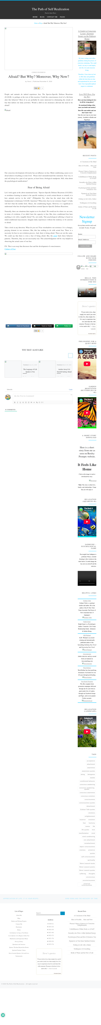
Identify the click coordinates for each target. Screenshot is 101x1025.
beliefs (92, 778)
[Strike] (23, 402)
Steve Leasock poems (87, 867)
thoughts (92, 873)
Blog (40, 23)
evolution (91, 819)
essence (83, 819)
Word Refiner (87, 668)
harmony (92, 823)
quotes (92, 853)
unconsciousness (89, 880)
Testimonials (18, 956)
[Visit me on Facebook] (90, 3)
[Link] (37, 402)
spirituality (91, 860)
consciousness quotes (87, 803)
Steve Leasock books (87, 863)
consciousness (90, 799)
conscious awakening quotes (86, 788)
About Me (19, 915)
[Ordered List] (25, 402)
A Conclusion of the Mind (88, 162)
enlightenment (90, 816)
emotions (91, 813)
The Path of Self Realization (15, 984)
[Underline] (20, 402)
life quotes (85, 829)
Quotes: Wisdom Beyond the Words (19, 947)
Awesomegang (87, 654)
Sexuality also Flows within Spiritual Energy (87, 183)
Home (36, 23)
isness (87, 826)
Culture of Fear (10, 249)
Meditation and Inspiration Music (19, 939)
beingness (91, 774)
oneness (82, 850)
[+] (42, 402)
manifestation (84, 833)
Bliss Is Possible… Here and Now (87, 166)
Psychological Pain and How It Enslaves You (87, 188)
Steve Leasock (53, 968)
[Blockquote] (31, 402)
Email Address (83, 239)
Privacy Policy (19, 941)
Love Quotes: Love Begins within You (18, 936)
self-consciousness (88, 856)
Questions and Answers (19, 944)
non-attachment (89, 840)
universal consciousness (87, 884)
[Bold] (14, 402)
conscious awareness (87, 792)
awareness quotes (88, 771)
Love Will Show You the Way (87, 95)
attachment (91, 764)
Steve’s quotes (88, 306)
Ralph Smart (87, 622)
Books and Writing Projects (18, 921)
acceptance (91, 761)
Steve (29, 81)
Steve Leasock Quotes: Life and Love (19, 953)
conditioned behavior (87, 781)
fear (84, 823)
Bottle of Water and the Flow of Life (87, 207)
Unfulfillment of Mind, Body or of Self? (87, 177)
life (94, 826)
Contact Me (19, 924)
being (83, 774)
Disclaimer (19, 927)
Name (80, 234)
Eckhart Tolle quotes (87, 809)
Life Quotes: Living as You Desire (19, 933)
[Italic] (17, 402)
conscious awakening (87, 784)
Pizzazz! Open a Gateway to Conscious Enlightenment (87, 172)
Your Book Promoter (87, 681)
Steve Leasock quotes (87, 870)
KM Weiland (87, 635)
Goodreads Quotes (91, 333)
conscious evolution (88, 796)
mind (55, 236)
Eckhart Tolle (87, 601)
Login (70, 389)
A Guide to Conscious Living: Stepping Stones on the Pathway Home (87, 35)
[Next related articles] (70, 355)
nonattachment (89, 843)
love (93, 829)
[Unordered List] (28, 402)
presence (91, 850)
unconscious (90, 877)
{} (39, 402)
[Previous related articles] (65, 355)
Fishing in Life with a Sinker (87, 199)
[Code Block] (34, 402)
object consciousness (87, 846)
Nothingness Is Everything (88, 203)
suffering (83, 873)
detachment (91, 806)
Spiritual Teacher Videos (19, 950)
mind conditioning (88, 836)
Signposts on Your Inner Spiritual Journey (88, 194)
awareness (91, 767)
